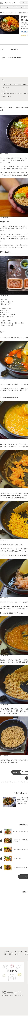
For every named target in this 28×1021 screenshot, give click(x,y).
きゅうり (23, 7)
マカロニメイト (17, 954)
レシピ (17, 951)
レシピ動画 (24, 951)
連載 (10, 954)
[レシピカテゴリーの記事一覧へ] (23, 35)
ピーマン (12, 7)
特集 (5, 954)
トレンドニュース (8, 951)
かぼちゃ (17, 7)
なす (8, 7)
